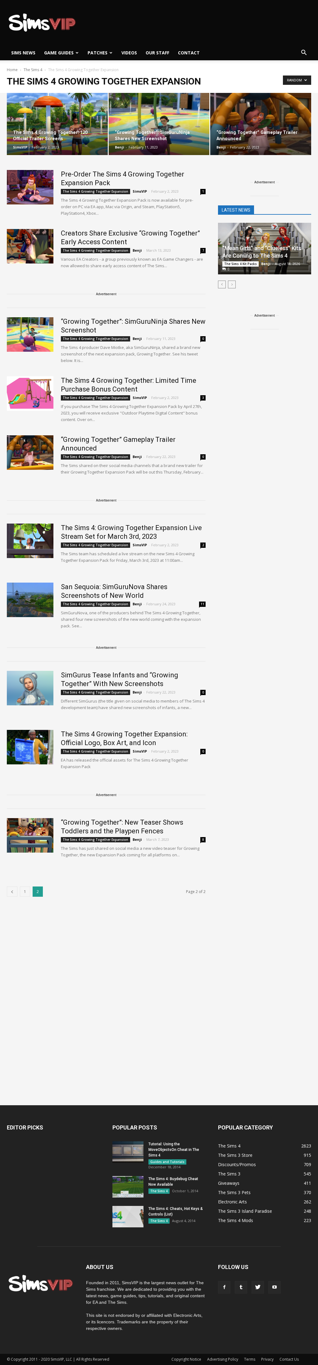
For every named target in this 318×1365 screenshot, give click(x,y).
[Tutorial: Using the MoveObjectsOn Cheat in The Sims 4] (127, 1152)
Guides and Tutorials (167, 1162)
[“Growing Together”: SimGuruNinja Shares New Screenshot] (159, 124)
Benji (119, 147)
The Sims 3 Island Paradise (245, 1211)
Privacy (267, 1359)
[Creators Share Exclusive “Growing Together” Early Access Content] (30, 246)
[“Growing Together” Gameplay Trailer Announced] (260, 124)
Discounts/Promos (237, 1164)
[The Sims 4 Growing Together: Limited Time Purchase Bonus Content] (30, 393)
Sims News (23, 53)
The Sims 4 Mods (235, 1220)
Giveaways (228, 1183)
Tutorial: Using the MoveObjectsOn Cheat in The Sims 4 (173, 1149)
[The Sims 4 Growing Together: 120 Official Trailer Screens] (57, 124)
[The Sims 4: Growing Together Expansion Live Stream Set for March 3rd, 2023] (30, 541)
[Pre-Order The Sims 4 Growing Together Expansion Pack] (30, 187)
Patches (97, 53)
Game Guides (59, 53)
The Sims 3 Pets (234, 1192)
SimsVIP (20, 147)
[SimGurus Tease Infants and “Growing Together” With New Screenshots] (30, 688)
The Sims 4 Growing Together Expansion (95, 191)
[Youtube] (274, 1287)
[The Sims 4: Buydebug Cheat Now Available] (127, 1187)
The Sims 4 (159, 1191)
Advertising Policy (222, 1359)
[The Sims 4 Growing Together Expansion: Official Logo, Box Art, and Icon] (30, 747)
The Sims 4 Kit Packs (240, 264)
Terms (249, 1359)
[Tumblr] (241, 1287)
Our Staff (157, 53)
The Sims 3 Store (235, 1155)
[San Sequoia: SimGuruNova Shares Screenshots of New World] (30, 600)
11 (202, 604)
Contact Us (289, 1359)
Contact (189, 53)
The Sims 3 (229, 1174)
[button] (303, 52)
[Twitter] (258, 1287)
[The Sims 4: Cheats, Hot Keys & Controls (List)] (127, 1216)
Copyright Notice (186, 1359)
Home (12, 69)
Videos (129, 53)
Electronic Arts (232, 1202)
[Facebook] (224, 1287)
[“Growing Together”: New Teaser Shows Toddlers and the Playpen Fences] (30, 835)
